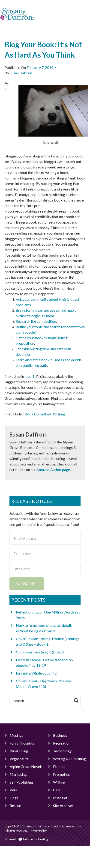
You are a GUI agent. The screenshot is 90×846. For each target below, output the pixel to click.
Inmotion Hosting (37, 839)
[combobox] (41, 700)
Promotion (61, 774)
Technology (62, 751)
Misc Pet (60, 798)
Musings (16, 735)
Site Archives (63, 805)
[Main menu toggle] (85, 14)
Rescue (15, 805)
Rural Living (19, 751)
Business (60, 735)
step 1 (29, 376)
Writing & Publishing (69, 758)
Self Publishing (21, 782)
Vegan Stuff (19, 758)
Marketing (18, 774)
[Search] (77, 700)
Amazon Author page (53, 469)
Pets (13, 790)
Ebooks (59, 766)
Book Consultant (38, 414)
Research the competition (36, 321)
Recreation (61, 743)
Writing (59, 414)
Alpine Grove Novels (26, 766)
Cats (56, 790)
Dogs (14, 798)
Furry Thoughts (22, 743)
